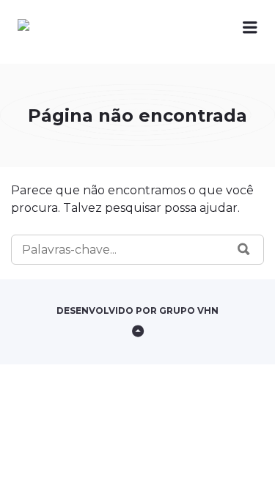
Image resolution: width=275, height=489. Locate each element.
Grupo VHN (189, 310)
